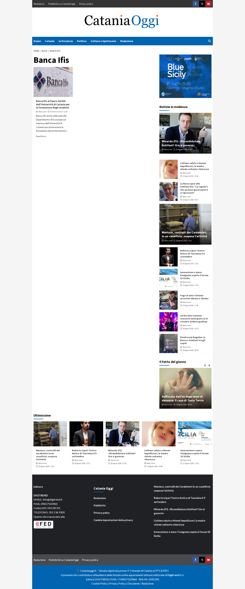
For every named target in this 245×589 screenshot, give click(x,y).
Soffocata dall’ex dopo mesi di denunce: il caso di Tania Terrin (183, 398)
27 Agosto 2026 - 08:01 (190, 200)
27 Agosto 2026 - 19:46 (190, 176)
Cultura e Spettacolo (103, 41)
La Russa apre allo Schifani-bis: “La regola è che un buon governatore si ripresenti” (194, 188)
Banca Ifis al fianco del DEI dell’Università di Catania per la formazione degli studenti (53, 104)
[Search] (210, 41)
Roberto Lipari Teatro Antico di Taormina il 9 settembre (192, 253)
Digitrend (173, 575)
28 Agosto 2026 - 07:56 (184, 149)
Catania (49, 41)
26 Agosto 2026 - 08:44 (190, 350)
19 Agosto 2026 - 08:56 (184, 404)
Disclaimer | (135, 583)
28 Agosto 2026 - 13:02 (184, 240)
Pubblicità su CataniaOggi (61, 3)
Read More (41, 136)
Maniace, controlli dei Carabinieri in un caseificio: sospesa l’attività (184, 234)
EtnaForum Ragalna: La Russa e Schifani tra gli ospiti (193, 340)
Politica (81, 41)
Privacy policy (86, 3)
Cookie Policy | (100, 583)
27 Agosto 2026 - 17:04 (190, 285)
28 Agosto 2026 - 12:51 (190, 264)
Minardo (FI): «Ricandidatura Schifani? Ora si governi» (181, 143)
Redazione (39, 3)
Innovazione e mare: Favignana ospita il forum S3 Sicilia (194, 275)
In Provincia (66, 41)
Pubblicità (100, 505)
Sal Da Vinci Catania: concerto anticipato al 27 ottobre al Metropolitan (194, 318)
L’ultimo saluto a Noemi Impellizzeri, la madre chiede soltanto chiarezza (194, 166)
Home (37, 41)
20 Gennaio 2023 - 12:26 (58, 111)
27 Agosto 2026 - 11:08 (190, 305)
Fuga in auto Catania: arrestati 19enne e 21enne (194, 297)
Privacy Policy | (118, 583)
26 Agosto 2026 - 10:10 (190, 329)
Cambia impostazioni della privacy (113, 520)
